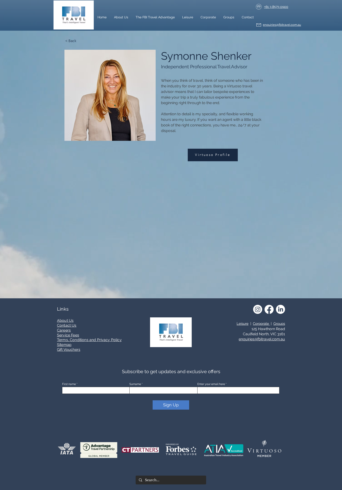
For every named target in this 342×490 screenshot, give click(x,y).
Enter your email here (211, 384)
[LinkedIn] (280, 309)
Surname (135, 384)
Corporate (261, 324)
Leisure (242, 324)
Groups (279, 324)
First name (69, 384)
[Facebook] (269, 309)
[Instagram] (257, 309)
